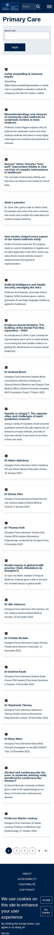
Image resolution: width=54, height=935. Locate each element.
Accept (46, 900)
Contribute (27, 884)
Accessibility (27, 879)
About (27, 873)
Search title (10, 30)
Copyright (27, 889)
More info (5, 933)
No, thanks (46, 911)
